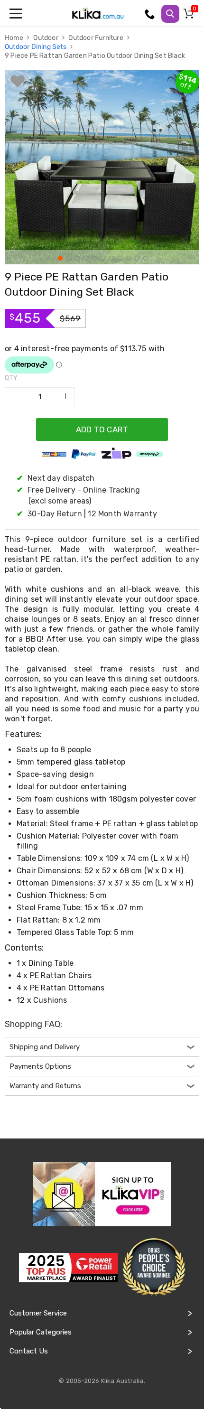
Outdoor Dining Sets (36, 47)
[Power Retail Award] (68, 1267)
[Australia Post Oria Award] (153, 1267)
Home (15, 38)
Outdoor (46, 38)
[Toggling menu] (16, 13)
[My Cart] (190, 15)
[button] (59, 257)
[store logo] (98, 13)
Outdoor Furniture (96, 38)
